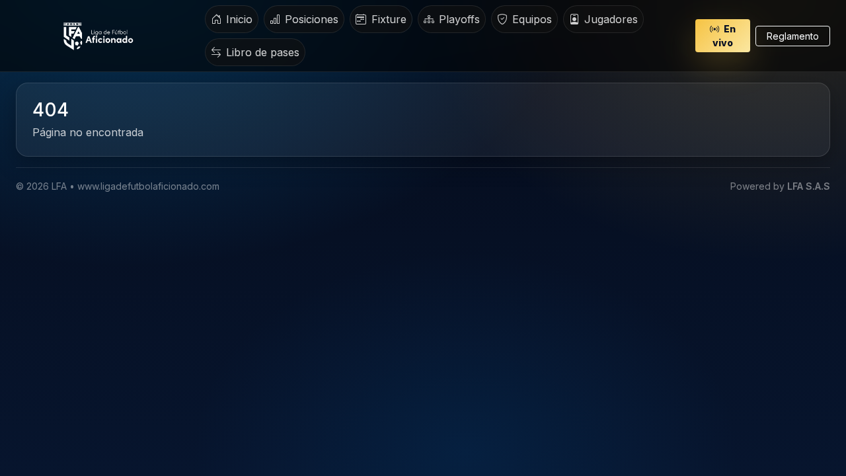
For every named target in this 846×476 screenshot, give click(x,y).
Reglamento (793, 36)
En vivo (724, 35)
